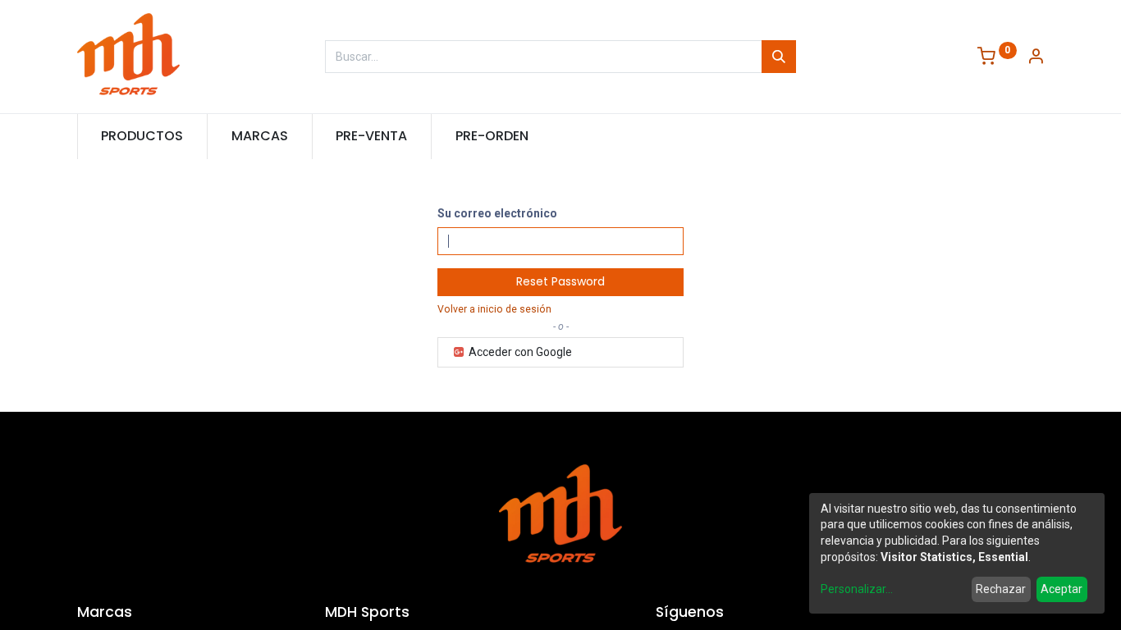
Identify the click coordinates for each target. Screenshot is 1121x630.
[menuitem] (143, 136)
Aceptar (1061, 589)
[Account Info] (1036, 58)
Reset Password (560, 281)
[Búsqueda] (779, 56)
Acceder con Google (519, 351)
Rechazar (1001, 589)
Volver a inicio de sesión (494, 309)
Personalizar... (857, 589)
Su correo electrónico (497, 213)
